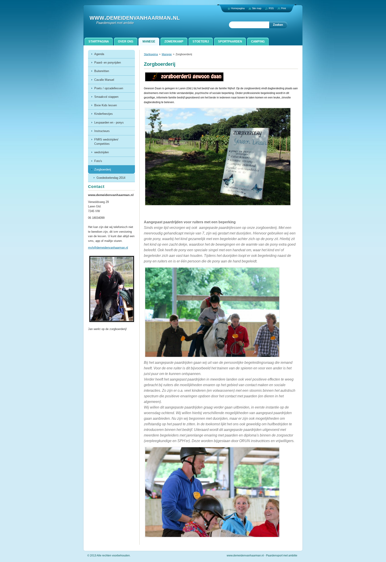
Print (283, 8)
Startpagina (151, 54)
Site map (256, 8)
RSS (271, 8)
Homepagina (238, 8)
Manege (167, 54)
